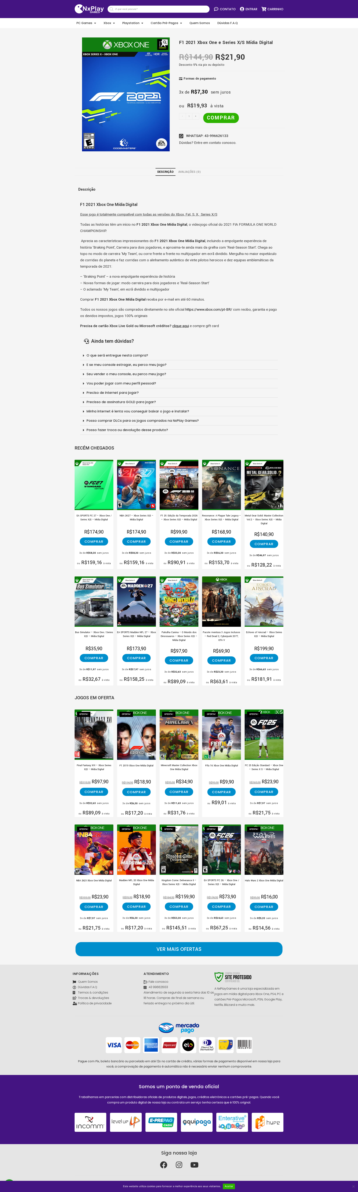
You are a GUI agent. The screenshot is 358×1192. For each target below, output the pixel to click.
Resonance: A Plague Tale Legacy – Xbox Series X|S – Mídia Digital (221, 517)
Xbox (107, 23)
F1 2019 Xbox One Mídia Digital (136, 765)
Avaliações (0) (189, 172)
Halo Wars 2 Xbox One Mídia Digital (264, 880)
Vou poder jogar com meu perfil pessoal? (121, 383)
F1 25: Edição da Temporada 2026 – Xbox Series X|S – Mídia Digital (179, 517)
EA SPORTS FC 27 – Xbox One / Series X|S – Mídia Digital (94, 517)
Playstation (130, 23)
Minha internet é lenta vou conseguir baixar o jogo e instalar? (138, 411)
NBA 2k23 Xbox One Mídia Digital (94, 880)
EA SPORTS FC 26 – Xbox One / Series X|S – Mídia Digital (221, 882)
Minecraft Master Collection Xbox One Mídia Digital (179, 767)
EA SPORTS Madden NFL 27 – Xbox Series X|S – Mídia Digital (136, 634)
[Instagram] (179, 1165)
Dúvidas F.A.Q (227, 23)
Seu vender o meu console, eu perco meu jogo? (126, 374)
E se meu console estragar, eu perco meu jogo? (127, 364)
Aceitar (229, 1186)
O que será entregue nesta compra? (117, 355)
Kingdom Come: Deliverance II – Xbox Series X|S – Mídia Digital (179, 882)
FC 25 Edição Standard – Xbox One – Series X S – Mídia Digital (264, 767)
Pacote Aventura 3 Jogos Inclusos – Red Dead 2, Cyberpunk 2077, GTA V (221, 635)
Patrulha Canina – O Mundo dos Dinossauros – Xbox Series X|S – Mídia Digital (179, 635)
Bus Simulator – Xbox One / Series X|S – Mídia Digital (94, 634)
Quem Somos (199, 23)
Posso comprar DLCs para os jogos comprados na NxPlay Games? (143, 420)
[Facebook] (163, 1165)
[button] (179, 949)
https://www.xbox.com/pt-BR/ (208, 309)
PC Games (84, 23)
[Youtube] (194, 1165)
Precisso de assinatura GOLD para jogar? (121, 402)
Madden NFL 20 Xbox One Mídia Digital (136, 882)
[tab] (165, 172)
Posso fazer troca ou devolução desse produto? (127, 430)
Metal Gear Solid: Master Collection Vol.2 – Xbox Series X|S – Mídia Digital (264, 518)
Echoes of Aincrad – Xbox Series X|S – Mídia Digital (264, 634)
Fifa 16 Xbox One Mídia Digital (221, 765)
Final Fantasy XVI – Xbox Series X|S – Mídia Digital (94, 767)
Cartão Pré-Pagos (164, 23)
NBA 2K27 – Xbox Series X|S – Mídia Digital (136, 517)
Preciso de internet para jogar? (113, 392)
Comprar (221, 118)
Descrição (165, 172)
